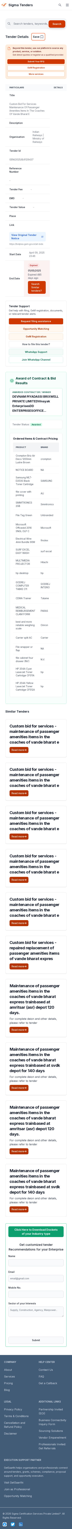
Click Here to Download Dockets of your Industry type (36, 1231)
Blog (7, 1390)
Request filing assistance (36, 321)
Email (11, 1271)
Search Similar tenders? (36, 287)
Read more (18, 749)
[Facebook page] (5, 1524)
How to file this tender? (36, 344)
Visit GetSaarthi (13, 1482)
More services (36, 74)
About (8, 1369)
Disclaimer (10, 1433)
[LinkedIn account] (21, 1524)
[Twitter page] (13, 1524)
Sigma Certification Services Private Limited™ (36, 1513)
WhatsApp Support (36, 351)
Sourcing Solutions (51, 1431)
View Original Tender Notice (24, 237)
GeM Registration (36, 67)
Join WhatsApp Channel (36, 359)
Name (11, 1256)
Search (57, 23)
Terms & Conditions (16, 1416)
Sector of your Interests (22, 1303)
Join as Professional (17, 1489)
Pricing (8, 1383)
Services (9, 1376)
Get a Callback (48, 1383)
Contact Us (46, 1369)
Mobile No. (14, 1287)
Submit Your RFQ (36, 61)
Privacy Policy (13, 1409)
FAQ (41, 1376)
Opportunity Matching (36, 328)
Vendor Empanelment (52, 1437)
